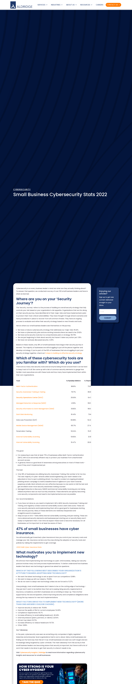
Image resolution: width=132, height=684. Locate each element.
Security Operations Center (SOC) (29, 397)
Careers (99, 5)
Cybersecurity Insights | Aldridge (32, 652)
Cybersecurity (22, 189)
